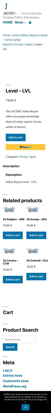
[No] (47, 402)
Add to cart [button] (13, 235)
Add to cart (16, 137)
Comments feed (16, 381)
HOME (7, 22)
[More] (30, 22)
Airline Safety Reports (25, 35)
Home (6, 35)
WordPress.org (14, 386)
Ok (25, 407)
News (19, 22)
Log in (7, 370)
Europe (19, 44)
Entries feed (12, 376)
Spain (29, 44)
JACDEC (9, 13)
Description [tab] (11, 166)
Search (10, 347)
